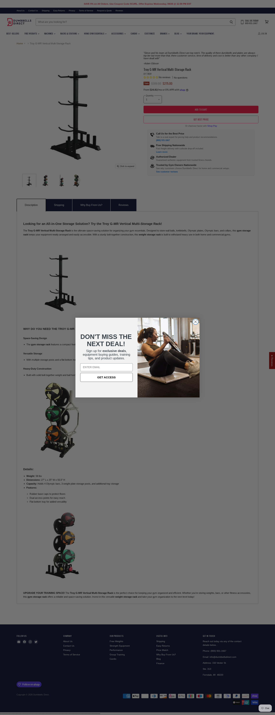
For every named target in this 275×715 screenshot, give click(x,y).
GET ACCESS (106, 377)
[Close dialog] (195, 322)
